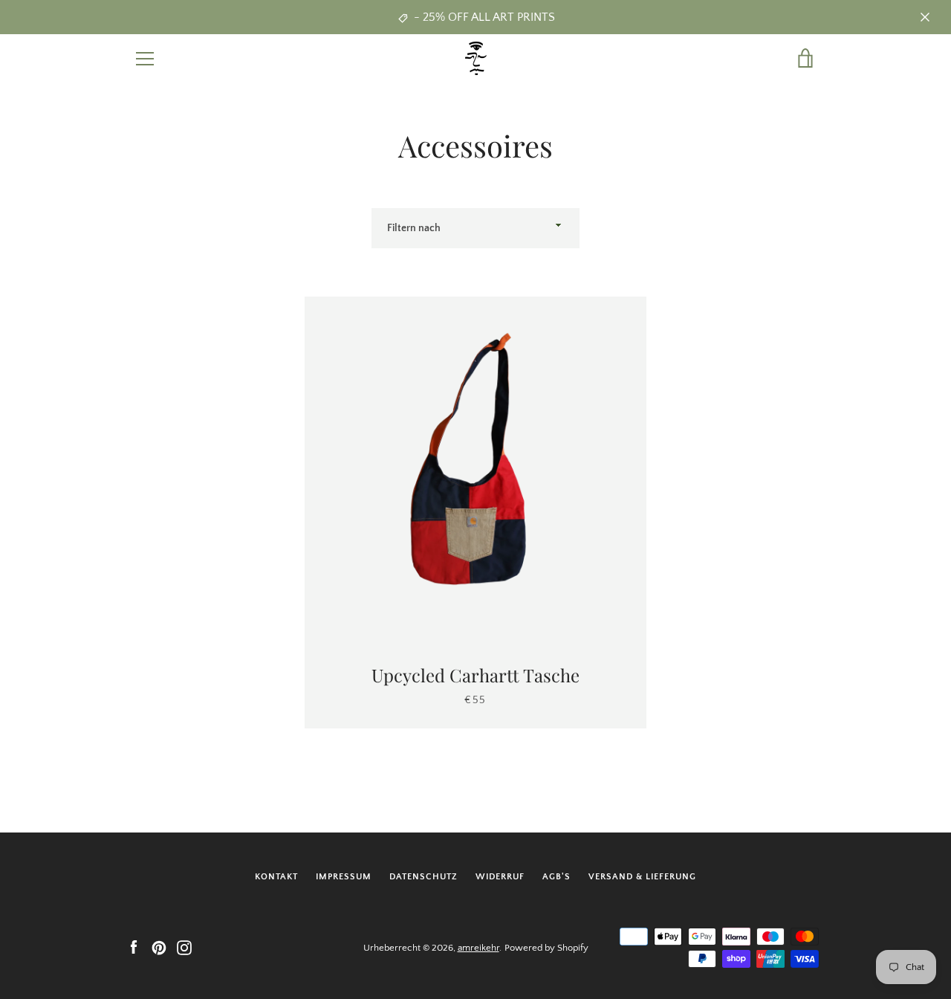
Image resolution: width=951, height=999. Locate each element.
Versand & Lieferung (642, 877)
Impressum (343, 877)
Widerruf (500, 877)
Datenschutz (423, 877)
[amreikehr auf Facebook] (133, 947)
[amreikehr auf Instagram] (184, 947)
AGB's (556, 877)
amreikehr (478, 948)
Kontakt (276, 877)
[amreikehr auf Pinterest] (159, 947)
